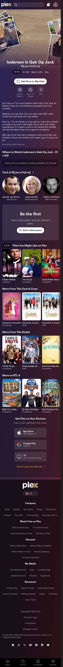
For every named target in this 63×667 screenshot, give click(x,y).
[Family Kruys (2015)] (11, 353)
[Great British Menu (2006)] (51, 266)
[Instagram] (13, 645)
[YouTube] (48, 645)
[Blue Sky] (30, 645)
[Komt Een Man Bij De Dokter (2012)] (51, 353)
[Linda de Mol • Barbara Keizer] (31, 188)
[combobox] (31, 4)
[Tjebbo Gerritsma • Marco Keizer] (51, 188)
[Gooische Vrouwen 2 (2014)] (31, 309)
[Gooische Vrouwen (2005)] (11, 309)
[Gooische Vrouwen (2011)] (51, 309)
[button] (55, 5)
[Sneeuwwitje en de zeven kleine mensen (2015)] (31, 353)
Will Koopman (19, 144)
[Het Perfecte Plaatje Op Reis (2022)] (51, 396)
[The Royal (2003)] (31, 266)
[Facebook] (36, 645)
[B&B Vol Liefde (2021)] (11, 396)
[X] (25, 645)
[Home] (6, 5)
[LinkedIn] (42, 645)
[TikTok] (19, 645)
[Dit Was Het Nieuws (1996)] (31, 396)
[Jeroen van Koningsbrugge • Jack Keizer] (11, 188)
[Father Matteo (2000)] (11, 266)
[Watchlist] (48, 5)
